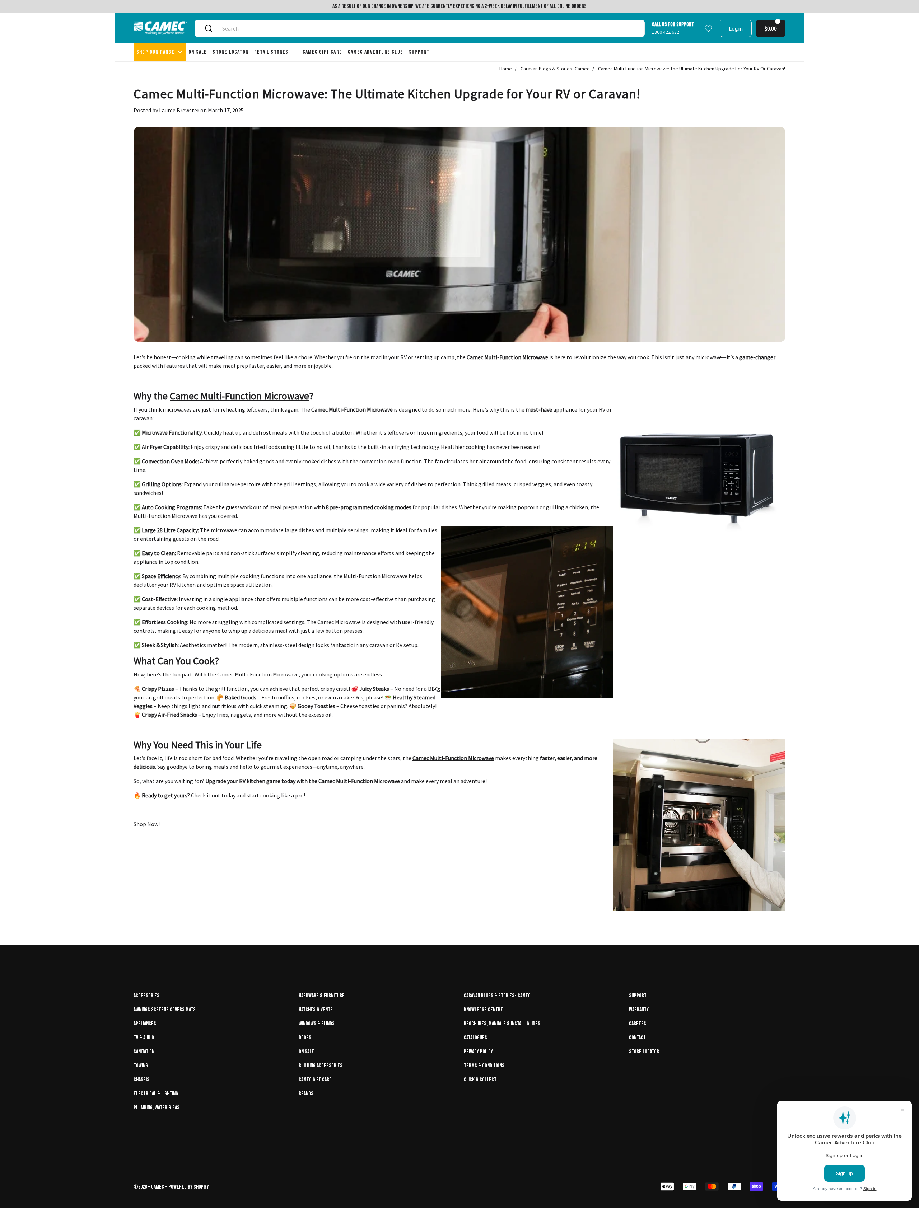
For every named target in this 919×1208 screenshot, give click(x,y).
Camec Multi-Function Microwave (239, 395)
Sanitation (144, 1051)
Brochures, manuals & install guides (502, 1023)
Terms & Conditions (484, 1065)
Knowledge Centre (483, 1009)
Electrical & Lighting (156, 1093)
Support (638, 995)
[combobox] (428, 28)
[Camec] (160, 28)
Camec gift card (315, 1079)
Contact (637, 1037)
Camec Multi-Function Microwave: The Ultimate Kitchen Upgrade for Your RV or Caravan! (691, 68)
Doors (305, 1037)
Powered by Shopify (188, 1187)
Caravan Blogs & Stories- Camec (555, 68)
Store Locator (644, 1051)
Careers (637, 1023)
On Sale (306, 1051)
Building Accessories (320, 1065)
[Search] (209, 28)
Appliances (145, 1023)
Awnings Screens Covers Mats (165, 1009)
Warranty (639, 1009)
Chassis (141, 1079)
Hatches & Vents (316, 1009)
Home (505, 68)
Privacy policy (478, 1051)
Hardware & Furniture (322, 995)
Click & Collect (480, 1079)
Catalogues (475, 1037)
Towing (141, 1065)
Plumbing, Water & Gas (156, 1107)
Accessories (146, 995)
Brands (306, 1093)
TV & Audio (144, 1037)
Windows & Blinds (317, 1023)
